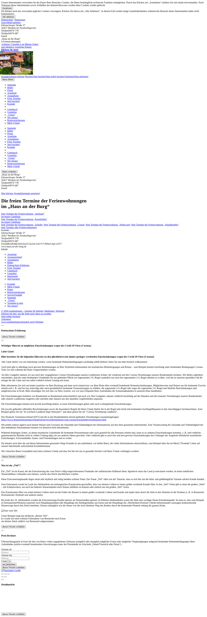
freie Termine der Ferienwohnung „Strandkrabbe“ (155, 224)
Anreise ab (6, 549)
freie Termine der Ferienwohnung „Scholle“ (22, 224)
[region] (103, 22)
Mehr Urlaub (13, 123)
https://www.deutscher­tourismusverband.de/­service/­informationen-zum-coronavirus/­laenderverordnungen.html (53, 419)
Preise (10, 90)
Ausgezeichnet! (14, 257)
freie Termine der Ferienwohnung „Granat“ (64, 224)
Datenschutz (7, 19)
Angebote (12, 93)
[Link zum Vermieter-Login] (11, 570)
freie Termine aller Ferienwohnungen (19, 227)
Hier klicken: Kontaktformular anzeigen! (20, 193)
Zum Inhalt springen (11, 22)
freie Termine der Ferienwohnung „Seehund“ (22, 215)
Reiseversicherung (16, 120)
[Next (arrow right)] (5, 576)
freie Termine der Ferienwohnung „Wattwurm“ (108, 224)
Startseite (11, 85)
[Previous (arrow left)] (2, 576)
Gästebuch (12, 109)
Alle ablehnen (8, 17)
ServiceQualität (14, 295)
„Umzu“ (11, 115)
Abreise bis (6, 555)
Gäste (4, 561)
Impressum (20, 19)
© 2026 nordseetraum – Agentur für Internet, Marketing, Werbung (32, 311)
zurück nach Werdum (33, 322)
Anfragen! (6, 319)
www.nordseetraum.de (12, 322)
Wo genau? (12, 117)
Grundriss (12, 112)
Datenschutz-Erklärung (18, 265)
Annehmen (7, 8)
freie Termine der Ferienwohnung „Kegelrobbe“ (24, 220)
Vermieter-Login (15, 303)
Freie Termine (14, 98)
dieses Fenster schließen (13, 337)
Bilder (10, 87)
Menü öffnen (7, 79)
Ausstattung (13, 95)
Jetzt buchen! (13, 101)
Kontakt (11, 104)
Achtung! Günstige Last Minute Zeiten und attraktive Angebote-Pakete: (19, 47)
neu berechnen (8, 564)
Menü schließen (9, 172)
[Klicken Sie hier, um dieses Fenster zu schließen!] (2, 325)
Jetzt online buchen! (10, 316)
